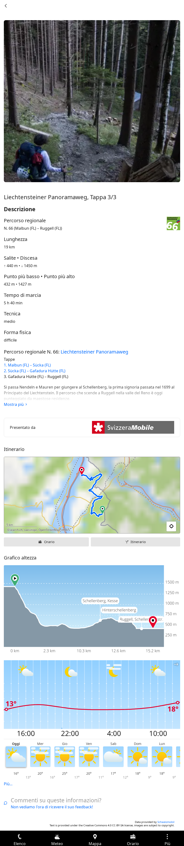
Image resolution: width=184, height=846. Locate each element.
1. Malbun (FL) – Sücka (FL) (27, 365)
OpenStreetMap (49, 530)
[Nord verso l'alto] (158, 526)
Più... (8, 783)
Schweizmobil (165, 822)
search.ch (16, 530)
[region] (92, 495)
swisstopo (30, 530)
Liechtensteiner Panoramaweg (94, 351)
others (65, 530)
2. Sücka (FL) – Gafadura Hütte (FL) (34, 370)
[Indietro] (6, 6)
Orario (49, 542)
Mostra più (14, 404)
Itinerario (138, 542)
